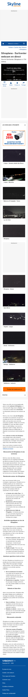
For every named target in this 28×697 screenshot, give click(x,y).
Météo (11, 85)
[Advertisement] (14, 26)
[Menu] (24, 43)
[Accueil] (3, 43)
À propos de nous (6, 669)
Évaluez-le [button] (17, 85)
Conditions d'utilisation (8, 686)
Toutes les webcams (14, 389)
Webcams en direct (13, 43)
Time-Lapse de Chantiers (8, 676)
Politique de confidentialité (8, 693)
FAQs (3, 683)
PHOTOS (4, 395)
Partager (23, 85)
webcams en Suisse (8, 448)
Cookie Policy (5, 690)
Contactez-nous (6, 679)
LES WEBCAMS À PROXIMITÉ (10, 125)
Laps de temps (4, 85)
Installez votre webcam (8, 672)
